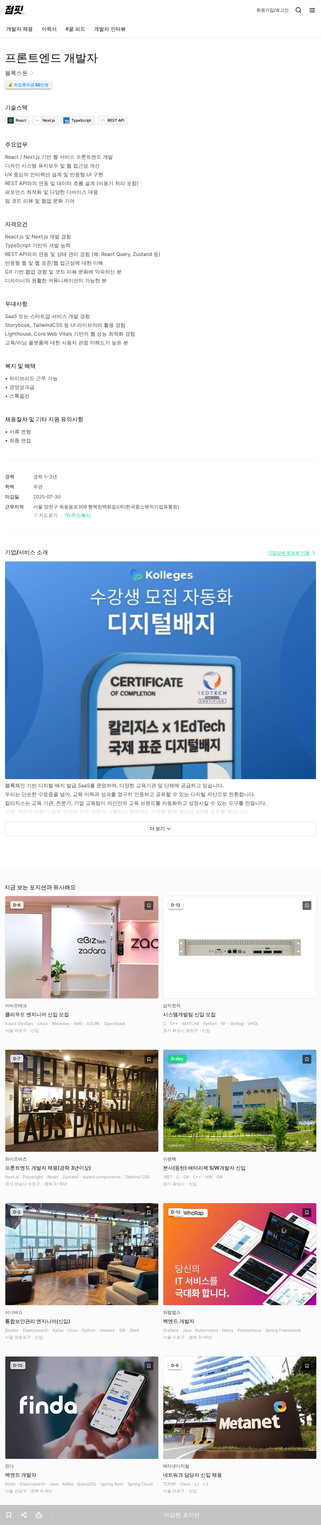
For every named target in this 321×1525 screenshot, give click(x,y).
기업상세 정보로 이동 (289, 552)
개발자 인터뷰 (110, 29)
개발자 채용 (19, 29)
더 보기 (157, 829)
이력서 (49, 29)
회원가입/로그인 (272, 10)
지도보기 (48, 515)
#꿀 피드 (75, 29)
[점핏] (14, 10)
